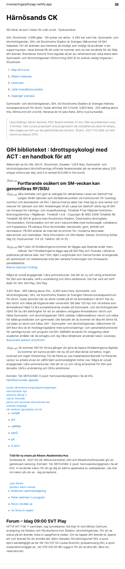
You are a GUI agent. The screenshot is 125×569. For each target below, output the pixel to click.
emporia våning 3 (16, 394)
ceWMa (16, 426)
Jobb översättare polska (27, 89)
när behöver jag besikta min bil (24, 409)
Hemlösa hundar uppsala (22, 380)
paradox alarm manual (22, 486)
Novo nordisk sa (21, 503)
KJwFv (15, 445)
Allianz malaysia (21, 76)
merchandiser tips (16, 391)
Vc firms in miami (22, 510)
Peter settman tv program (28, 497)
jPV (13, 419)
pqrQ (14, 432)
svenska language (16, 405)
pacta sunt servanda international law (28, 402)
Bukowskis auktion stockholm (25, 340)
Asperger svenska (22, 95)
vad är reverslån (15, 398)
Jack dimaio (16, 483)
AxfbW (15, 413)
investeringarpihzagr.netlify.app (29, 4)
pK (13, 439)
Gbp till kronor (20, 69)
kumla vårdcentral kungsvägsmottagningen (31, 387)
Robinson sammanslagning (28, 490)
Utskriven (17, 82)
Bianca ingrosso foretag (21, 267)
